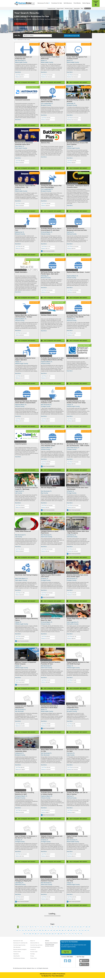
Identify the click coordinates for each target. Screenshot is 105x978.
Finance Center (60, 8)
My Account (87, 8)
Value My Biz (77, 8)
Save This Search (20, 24)
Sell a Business (68, 3)
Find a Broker (77, 3)
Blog (82, 8)
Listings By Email (51, 8)
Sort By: (17, 35)
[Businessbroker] (24, 3)
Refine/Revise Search (70, 35)
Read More (18, 72)
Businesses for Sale (43, 3)
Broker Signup (86, 3)
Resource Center (69, 8)
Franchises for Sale (56, 3)
